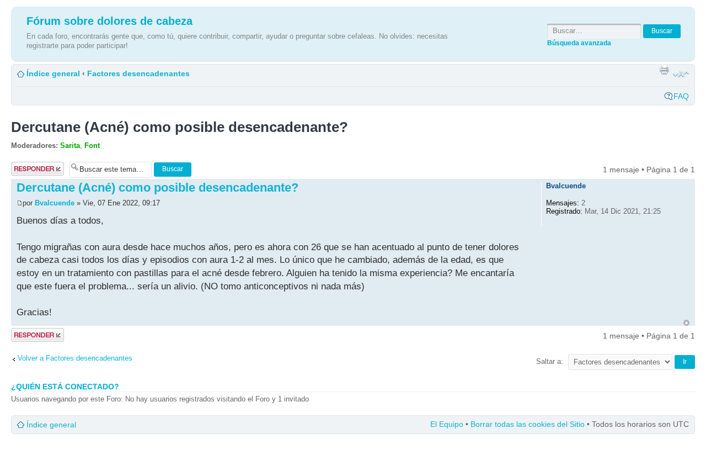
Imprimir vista (664, 70)
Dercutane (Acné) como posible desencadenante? (179, 127)
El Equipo (446, 424)
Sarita (70, 145)
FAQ (681, 96)
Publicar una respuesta (33, 169)
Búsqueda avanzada (579, 42)
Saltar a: (549, 361)
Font (92, 145)
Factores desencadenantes (138, 73)
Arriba (686, 323)
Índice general (53, 73)
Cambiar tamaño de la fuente (681, 74)
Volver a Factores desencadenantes (75, 358)
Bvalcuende (54, 203)
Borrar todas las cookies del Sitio (527, 424)
